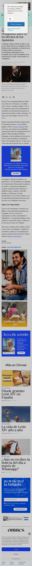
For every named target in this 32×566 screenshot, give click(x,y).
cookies (13, 505)
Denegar (16, 554)
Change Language (16, 24)
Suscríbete (16, 173)
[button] (29, 533)
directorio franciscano (15, 236)
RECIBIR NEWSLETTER (20, 509)
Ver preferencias (16, 558)
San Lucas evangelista (14, 247)
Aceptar (16, 549)
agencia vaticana (18, 127)
